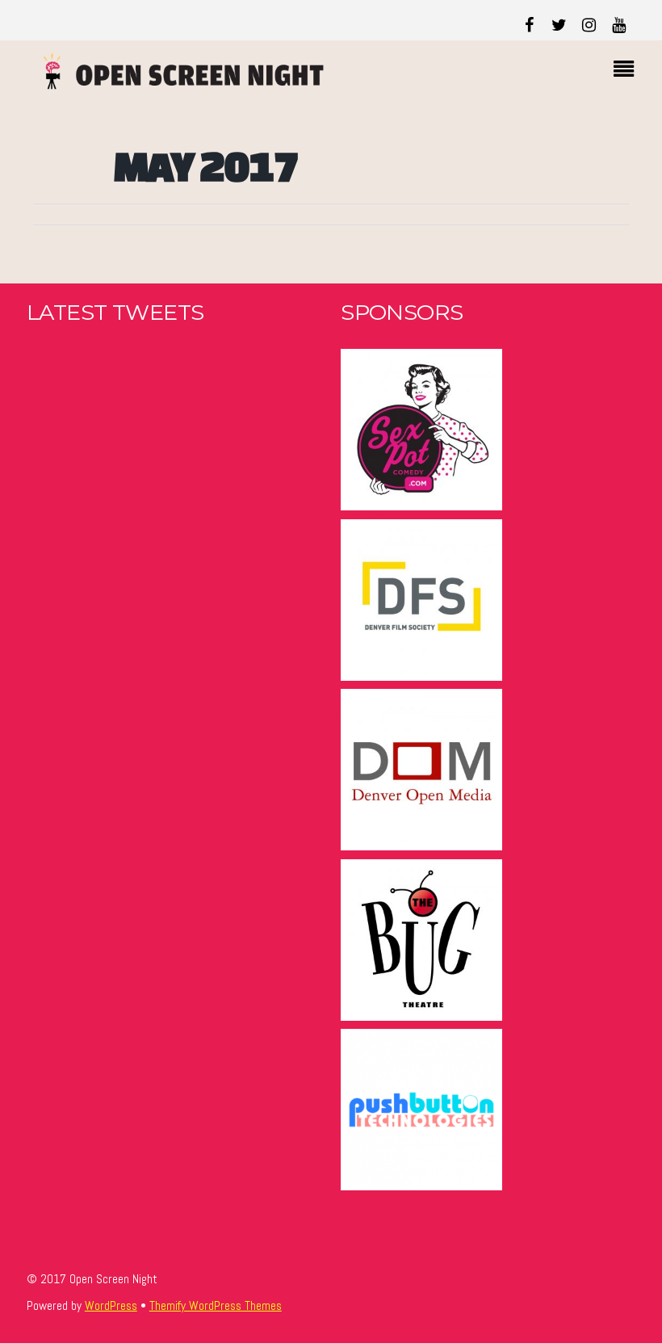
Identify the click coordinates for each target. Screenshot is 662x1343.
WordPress (111, 1306)
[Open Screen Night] (176, 83)
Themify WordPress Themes (215, 1306)
